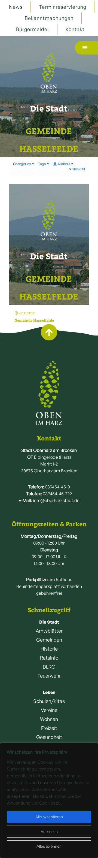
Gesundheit (49, 737)
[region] (49, 800)
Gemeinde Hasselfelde (34, 320)
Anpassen (49, 831)
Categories (22, 164)
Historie (49, 649)
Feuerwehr (49, 676)
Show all (78, 169)
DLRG (49, 667)
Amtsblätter (49, 631)
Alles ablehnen (49, 846)
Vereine (49, 710)
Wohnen (49, 719)
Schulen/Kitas (49, 701)
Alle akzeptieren (49, 816)
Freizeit (49, 728)
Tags (42, 164)
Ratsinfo (49, 658)
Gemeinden (49, 640)
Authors (63, 164)
